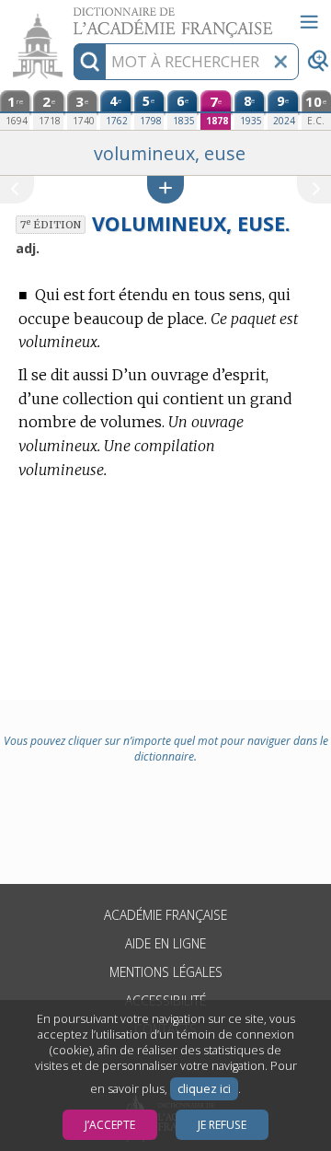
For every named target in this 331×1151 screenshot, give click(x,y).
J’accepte (110, 1125)
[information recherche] (90, 61)
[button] (165, 189)
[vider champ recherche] (280, 61)
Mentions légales (166, 972)
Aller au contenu (71, 16)
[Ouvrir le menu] (309, 22)
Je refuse (222, 1125)
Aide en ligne (165, 943)
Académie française (165, 915)
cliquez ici (204, 1089)
